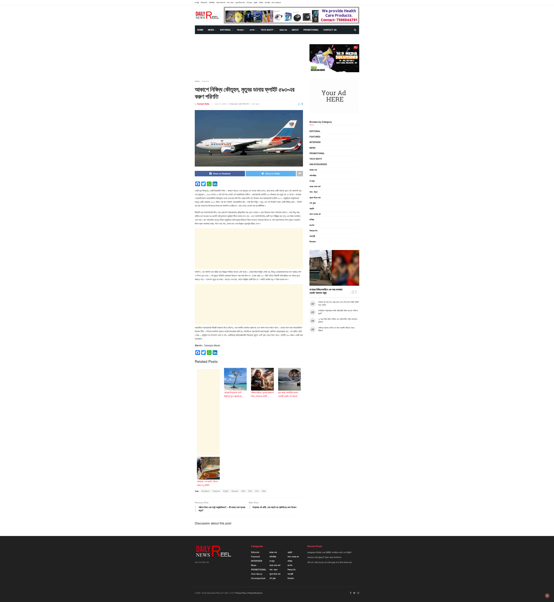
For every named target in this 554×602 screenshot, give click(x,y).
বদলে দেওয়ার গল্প (276, 2)
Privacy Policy (240, 593)
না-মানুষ (197, 2)
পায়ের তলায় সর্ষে (220, 2)
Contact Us (329, 29)
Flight (225, 491)
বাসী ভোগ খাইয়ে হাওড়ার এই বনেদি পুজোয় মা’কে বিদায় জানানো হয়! (329, 562)
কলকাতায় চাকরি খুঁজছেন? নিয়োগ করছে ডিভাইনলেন (324, 557)
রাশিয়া (264, 491)
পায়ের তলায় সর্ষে (314, 186)
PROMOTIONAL (311, 29)
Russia (235, 491)
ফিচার (250, 491)
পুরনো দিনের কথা (240, 2)
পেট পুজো (249, 2)
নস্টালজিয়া (211, 2)
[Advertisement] (249, 59)
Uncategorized (318, 164)
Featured (205, 81)
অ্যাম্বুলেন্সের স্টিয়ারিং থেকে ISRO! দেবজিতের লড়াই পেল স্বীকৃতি (329, 552)
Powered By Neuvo (255, 593)
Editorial (225, 29)
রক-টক (252, 29)
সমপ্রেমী (267, 2)
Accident (205, 491)
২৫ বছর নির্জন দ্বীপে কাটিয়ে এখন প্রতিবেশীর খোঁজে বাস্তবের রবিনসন (337, 320)
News (211, 29)
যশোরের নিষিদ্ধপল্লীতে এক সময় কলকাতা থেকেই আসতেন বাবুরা (325, 291)
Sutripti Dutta (203, 103)
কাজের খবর (283, 29)
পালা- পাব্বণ (230, 2)
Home (200, 29)
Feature (216, 491)
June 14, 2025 (220, 103)
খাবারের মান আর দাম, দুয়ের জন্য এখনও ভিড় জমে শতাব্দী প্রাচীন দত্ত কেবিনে (338, 303)
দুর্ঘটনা (243, 491)
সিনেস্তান (240, 29)
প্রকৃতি (255, 2)
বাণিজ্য (261, 2)
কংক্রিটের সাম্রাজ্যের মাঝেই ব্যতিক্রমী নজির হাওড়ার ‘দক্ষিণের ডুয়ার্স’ (338, 312)
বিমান (257, 491)
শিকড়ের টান (204, 2)
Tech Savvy (267, 29)
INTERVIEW (315, 142)
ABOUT (295, 29)
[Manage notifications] (547, 595)
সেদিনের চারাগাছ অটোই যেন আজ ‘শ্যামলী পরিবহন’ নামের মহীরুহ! (336, 329)
